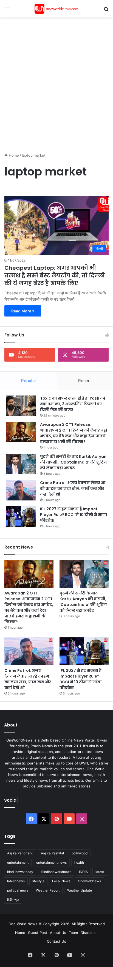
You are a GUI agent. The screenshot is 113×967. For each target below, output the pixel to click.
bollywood (79, 853)
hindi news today (20, 872)
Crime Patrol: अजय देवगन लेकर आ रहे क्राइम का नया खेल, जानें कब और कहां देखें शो (72, 488)
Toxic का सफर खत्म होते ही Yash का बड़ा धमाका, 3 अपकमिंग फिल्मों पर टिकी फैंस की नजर (72, 403)
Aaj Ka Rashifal (52, 853)
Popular (28, 380)
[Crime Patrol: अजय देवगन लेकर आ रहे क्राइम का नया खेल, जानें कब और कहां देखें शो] (21, 490)
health (79, 862)
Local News (61, 881)
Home (13, 155)
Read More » (22, 311)
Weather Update (79, 890)
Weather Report (48, 890)
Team (73, 932)
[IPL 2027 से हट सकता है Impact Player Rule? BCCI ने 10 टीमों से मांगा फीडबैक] (21, 516)
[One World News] (56, 9)
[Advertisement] (56, 79)
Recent (85, 380)
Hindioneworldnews (56, 872)
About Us (58, 932)
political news (17, 890)
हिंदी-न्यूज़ (13, 900)
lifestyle (38, 881)
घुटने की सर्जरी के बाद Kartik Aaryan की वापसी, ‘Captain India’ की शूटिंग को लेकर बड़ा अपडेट (73, 462)
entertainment (18, 862)
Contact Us (56, 941)
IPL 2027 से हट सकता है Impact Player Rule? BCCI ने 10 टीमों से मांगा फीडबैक (73, 514)
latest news (16, 881)
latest (99, 872)
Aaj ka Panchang (20, 853)
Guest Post (37, 932)
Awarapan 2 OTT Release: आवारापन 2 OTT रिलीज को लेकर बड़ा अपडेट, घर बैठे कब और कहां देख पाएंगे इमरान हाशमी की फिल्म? (73, 433)
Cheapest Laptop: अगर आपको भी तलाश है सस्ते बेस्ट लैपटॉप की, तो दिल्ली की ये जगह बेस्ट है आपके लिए (54, 275)
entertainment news (51, 862)
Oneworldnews (89, 881)
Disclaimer (89, 932)
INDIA (83, 872)
